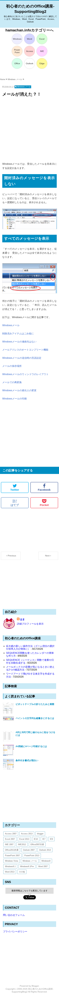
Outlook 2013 (45, 850)
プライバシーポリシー (15, 931)
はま (22, 619)
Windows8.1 (10, 866)
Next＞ (48, 555)
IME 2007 (9, 844)
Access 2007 (10, 834)
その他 (22, 872)
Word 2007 (43, 866)
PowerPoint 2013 (31, 855)
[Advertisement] (29, 130)
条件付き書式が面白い (27, 760)
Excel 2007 (10, 839)
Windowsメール (11, 325)
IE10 (36, 839)
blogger (40, 834)
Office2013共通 (11, 850)
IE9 (51, 839)
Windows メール (30, 861)
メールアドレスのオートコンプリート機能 (25, 349)
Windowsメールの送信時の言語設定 (21, 358)
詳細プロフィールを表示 (30, 623)
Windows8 (45, 861)
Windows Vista (11, 861)
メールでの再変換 (12, 382)
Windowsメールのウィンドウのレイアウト (25, 374)
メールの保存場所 (12, 366)
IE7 (43, 839)
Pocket (44, 505)
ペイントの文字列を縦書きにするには (35, 718)
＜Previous (11, 555)
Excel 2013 (24, 839)
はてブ (15, 503)
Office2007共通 (37, 844)
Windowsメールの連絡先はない (19, 341)
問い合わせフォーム (14, 915)
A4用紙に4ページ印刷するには (31, 746)
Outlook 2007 (29, 850)
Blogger (35, 986)
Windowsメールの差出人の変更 (19, 390)
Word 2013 (9, 872)
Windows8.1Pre (27, 866)
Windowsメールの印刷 (14, 398)
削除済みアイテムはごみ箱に (18, 333)
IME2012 (22, 844)
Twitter (14, 489)
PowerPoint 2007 (12, 855)
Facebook (44, 489)
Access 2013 (27, 834)
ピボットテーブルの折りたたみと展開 (35, 704)
